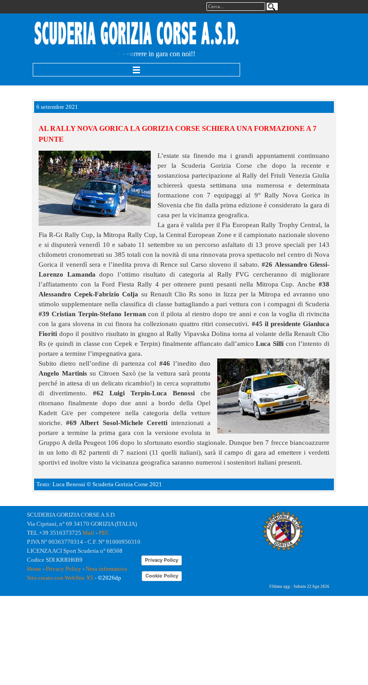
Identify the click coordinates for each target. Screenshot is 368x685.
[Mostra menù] (136, 69)
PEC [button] (104, 532)
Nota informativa (106, 568)
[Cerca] (272, 6)
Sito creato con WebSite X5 (60, 577)
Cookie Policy (161, 576)
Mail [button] (88, 532)
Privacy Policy (63, 568)
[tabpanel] (137, 34)
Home (34, 568)
